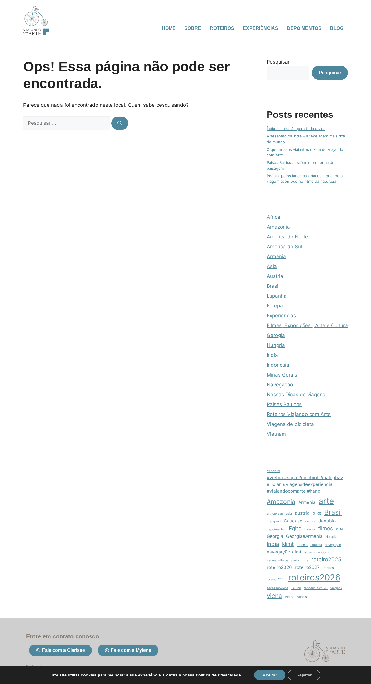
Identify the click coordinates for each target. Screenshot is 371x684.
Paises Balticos (284, 404)
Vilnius (302, 597)
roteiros (328, 568)
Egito (295, 528)
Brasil (273, 286)
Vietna (289, 597)
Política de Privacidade (218, 675)
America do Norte (287, 237)
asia (289, 513)
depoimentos (276, 529)
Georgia (275, 536)
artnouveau (275, 513)
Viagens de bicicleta (290, 424)
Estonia (309, 529)
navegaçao (333, 545)
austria (302, 513)
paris (295, 560)
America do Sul (284, 246)
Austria (275, 276)
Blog (336, 28)
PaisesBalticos (277, 560)
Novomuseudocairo (318, 552)
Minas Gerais (282, 375)
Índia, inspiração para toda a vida (296, 128)
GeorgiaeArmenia (304, 536)
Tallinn (296, 588)
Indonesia (278, 365)
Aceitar (270, 675)
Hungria (276, 345)
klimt (288, 544)
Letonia (302, 545)
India (272, 355)
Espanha (277, 296)
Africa (273, 217)
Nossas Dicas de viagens (296, 394)
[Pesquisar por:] (67, 123)
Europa (275, 306)
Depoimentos (304, 28)
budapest (274, 521)
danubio (327, 521)
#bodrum (273, 471)
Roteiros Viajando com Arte (299, 414)
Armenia (276, 256)
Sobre (192, 28)
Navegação (280, 385)
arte (326, 501)
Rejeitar (304, 675)
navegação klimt (284, 552)
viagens (336, 588)
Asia (272, 266)
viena (274, 595)
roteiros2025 (276, 579)
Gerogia (276, 335)
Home (169, 28)
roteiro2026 (279, 567)
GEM (339, 529)
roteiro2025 (326, 559)
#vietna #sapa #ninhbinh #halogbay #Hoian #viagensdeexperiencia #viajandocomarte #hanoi (305, 484)
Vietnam (276, 434)
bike (316, 513)
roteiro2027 (307, 567)
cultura (310, 521)
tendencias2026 (316, 588)
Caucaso (293, 521)
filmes (325, 528)
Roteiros (222, 28)
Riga (305, 560)
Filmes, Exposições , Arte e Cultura (307, 325)
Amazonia (278, 227)
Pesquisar (278, 62)
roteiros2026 (314, 577)
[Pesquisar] (119, 123)
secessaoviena (277, 588)
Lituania (316, 545)
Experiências (260, 28)
